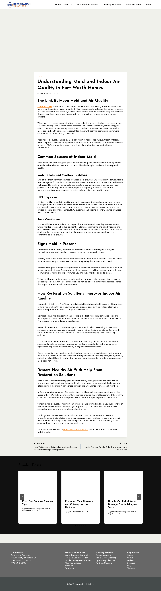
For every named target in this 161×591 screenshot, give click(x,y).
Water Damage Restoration (77, 555)
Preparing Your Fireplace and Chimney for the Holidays (79, 504)
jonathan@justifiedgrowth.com (36, 509)
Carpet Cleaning (103, 555)
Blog (39, 77)
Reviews (130, 560)
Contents (69, 568)
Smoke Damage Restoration (78, 560)
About (130, 558)
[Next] (139, 497)
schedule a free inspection (75, 429)
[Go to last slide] (22, 497)
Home (58, 4)
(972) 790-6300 (18, 563)
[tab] (75, 525)
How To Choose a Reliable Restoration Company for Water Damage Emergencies (56, 447)
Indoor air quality (45, 106)
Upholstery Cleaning (105, 560)
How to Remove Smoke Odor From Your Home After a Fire (105, 447)
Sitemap (131, 568)
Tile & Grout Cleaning (106, 558)
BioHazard (69, 565)
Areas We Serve (133, 4)
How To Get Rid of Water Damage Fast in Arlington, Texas (122, 504)
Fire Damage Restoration (76, 558)
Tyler (41, 93)
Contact (148, 4)
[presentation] (37, 483)
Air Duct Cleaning (104, 563)
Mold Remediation (73, 563)
